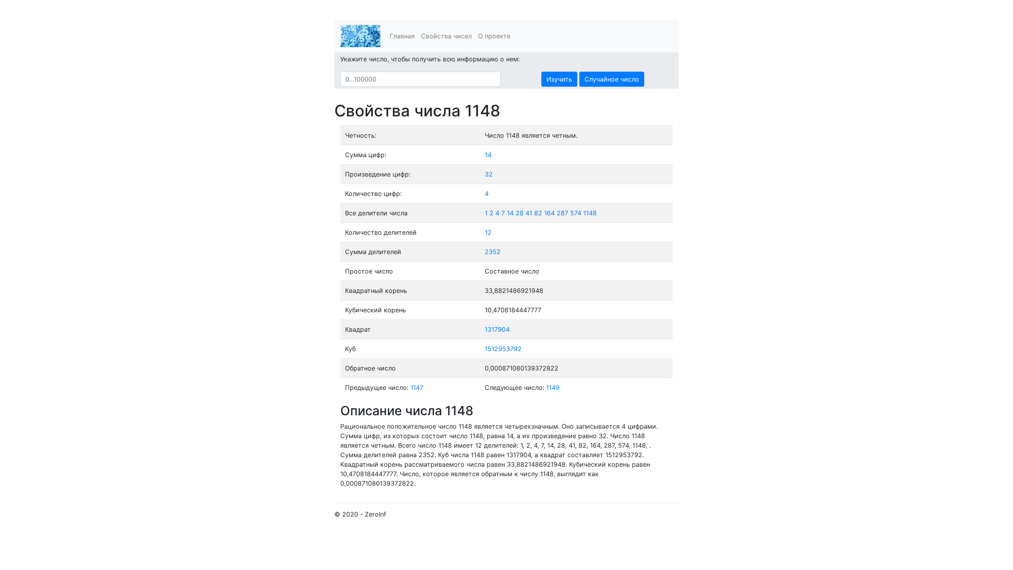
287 (562, 213)
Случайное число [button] (611, 79)
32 (489, 174)
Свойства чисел (446, 36)
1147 (416, 387)
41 (528, 213)
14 (488, 155)
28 (520, 213)
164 (549, 213)
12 (488, 232)
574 (575, 213)
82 (538, 213)
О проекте (494, 36)
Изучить (559, 79)
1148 (590, 213)
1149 (553, 387)
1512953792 (503, 349)
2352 (493, 252)
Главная (402, 36)
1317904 (497, 329)
